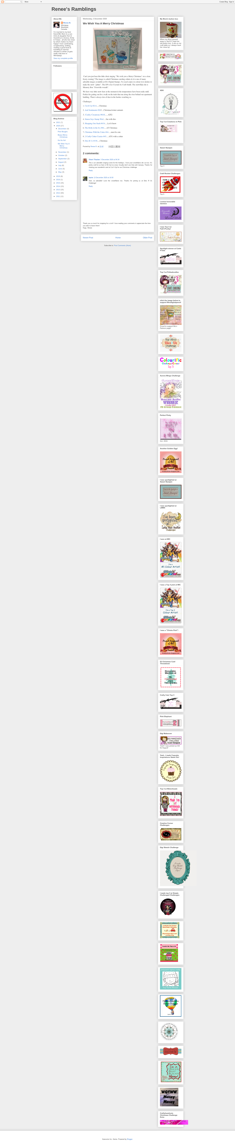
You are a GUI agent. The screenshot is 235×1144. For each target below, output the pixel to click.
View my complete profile (63, 58)
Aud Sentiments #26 (93, 110)
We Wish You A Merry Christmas (63, 146)
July (60, 165)
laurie (91, 177)
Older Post (147, 238)
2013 (58, 190)
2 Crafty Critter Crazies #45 (95, 136)
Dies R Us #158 (91, 140)
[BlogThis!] (112, 146)
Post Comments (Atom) (122, 245)
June (60, 169)
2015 (58, 183)
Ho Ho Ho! (62, 140)
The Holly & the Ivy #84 (94, 127)
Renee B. (67, 23)
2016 (58, 180)
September (62, 159)
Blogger (129, 1139)
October (61, 155)
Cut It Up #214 (90, 105)
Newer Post (88, 238)
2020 (58, 126)
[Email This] (110, 146)
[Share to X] (114, 146)
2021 (58, 122)
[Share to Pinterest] (119, 146)
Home (118, 238)
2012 (58, 193)
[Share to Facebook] (117, 146)
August (61, 162)
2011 (58, 196)
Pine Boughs (63, 132)
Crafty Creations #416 (95, 114)
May (60, 172)
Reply (91, 170)
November (62, 152)
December (62, 129)
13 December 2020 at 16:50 (103, 177)
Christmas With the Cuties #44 (96, 132)
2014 (58, 186)
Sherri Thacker (94, 159)
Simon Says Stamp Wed (94, 119)
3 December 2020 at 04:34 (110, 159)
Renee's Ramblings (74, 9)
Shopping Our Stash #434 (94, 123)
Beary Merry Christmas (62, 136)
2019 (58, 176)
